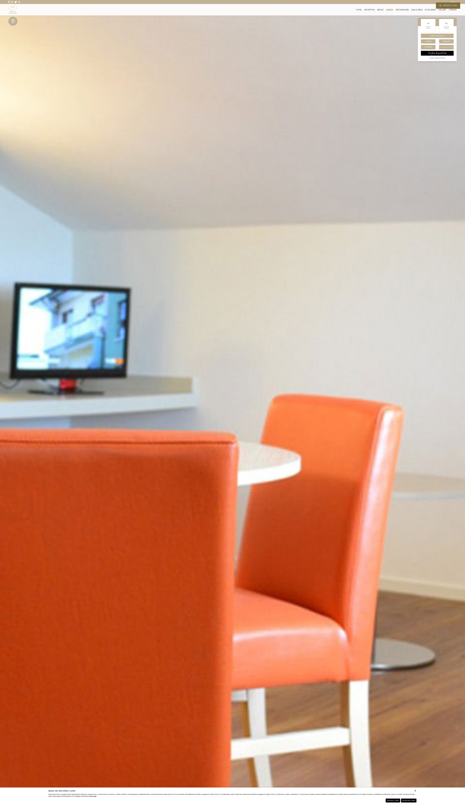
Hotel (359, 10)
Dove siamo (430, 10)
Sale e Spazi (416, 10)
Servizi (380, 10)
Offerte (453, 10)
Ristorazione (402, 10)
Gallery (442, 10)
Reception (369, 10)
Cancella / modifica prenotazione (437, 58)
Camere (389, 10)
